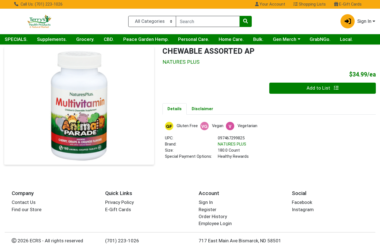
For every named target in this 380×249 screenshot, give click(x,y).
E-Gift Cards (350, 4)
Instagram (303, 209)
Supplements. (52, 39)
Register (207, 209)
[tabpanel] (269, 143)
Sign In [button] (364, 21)
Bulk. (258, 39)
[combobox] (208, 21)
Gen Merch (284, 39)
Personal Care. (193, 39)
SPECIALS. (16, 39)
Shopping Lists (312, 4)
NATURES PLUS (232, 144)
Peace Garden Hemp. (146, 39)
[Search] (246, 21)
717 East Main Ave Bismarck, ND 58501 (240, 240)
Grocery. (85, 39)
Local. (346, 39)
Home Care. (231, 39)
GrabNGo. (320, 39)
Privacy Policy (119, 202)
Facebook (302, 202)
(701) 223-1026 (122, 240)
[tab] (174, 108)
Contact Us (24, 202)
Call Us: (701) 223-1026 (41, 4)
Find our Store (26, 209)
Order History (213, 216)
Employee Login (215, 223)
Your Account (271, 4)
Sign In (206, 202)
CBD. (109, 39)
